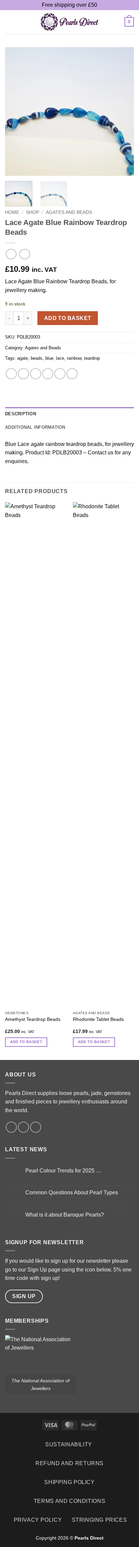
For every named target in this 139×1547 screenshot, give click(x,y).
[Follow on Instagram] (23, 1127)
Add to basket (67, 318)
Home (12, 212)
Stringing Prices (99, 1520)
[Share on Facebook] (23, 373)
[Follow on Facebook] (11, 1127)
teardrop (92, 358)
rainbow (74, 358)
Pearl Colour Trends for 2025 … (63, 1170)
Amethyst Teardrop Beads (32, 1019)
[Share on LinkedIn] (72, 373)
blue (49, 358)
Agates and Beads (69, 212)
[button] (9, 21)
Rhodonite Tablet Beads (98, 1019)
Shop (32, 212)
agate (22, 358)
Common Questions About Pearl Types (71, 1192)
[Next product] (11, 254)
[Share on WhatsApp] (11, 373)
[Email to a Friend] (47, 373)
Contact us (100, 452)
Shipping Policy (69, 1482)
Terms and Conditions (69, 1501)
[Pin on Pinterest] (59, 373)
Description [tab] (20, 413)
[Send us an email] (35, 1127)
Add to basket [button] (26, 1042)
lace (60, 358)
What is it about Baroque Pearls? (64, 1215)
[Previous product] (24, 254)
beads (37, 358)
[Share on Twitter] (35, 373)
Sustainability (68, 1444)
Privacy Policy (38, 1520)
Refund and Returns (69, 1463)
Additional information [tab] (35, 427)
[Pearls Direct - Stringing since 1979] (69, 22)
